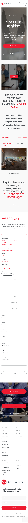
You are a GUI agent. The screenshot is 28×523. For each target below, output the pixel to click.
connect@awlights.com (7, 250)
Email (2, 329)
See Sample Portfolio (14, 173)
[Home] (6, 4)
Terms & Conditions (10, 513)
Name (3, 315)
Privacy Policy (19, 513)
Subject (3, 350)
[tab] (14, 234)
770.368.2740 (4, 261)
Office (2, 343)
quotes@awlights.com (7, 256)
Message (3, 357)
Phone (3, 336)
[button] (19, 137)
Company (3, 322)
